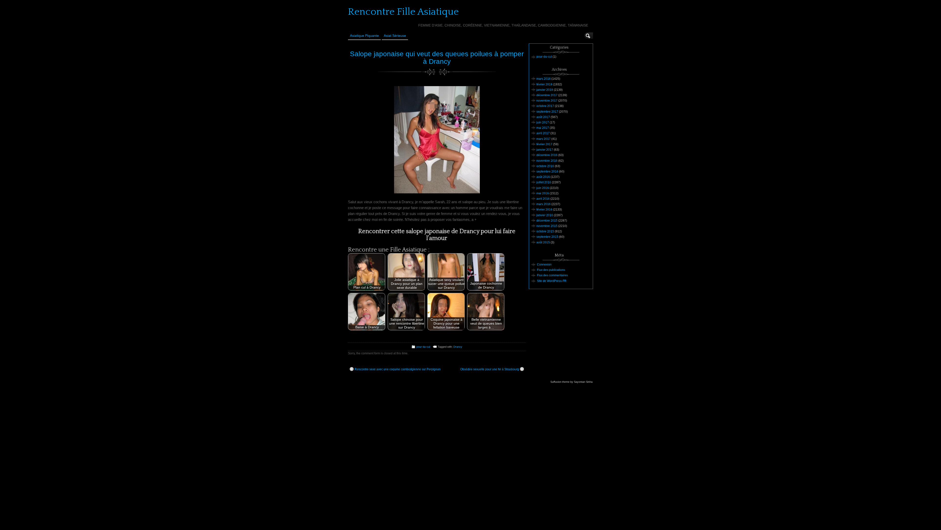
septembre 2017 (547, 111)
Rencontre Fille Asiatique (403, 11)
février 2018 (544, 84)
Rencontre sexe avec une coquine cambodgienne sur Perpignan (398, 369)
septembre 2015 (547, 236)
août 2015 (543, 242)
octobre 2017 (545, 106)
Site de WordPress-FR (552, 281)
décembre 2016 (546, 155)
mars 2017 (543, 139)
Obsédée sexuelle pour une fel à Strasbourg (489, 369)
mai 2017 (542, 128)
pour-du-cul (423, 346)
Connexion (544, 264)
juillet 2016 (543, 182)
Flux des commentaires (552, 275)
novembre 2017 (546, 100)
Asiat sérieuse (395, 36)
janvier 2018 (544, 90)
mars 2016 (543, 204)
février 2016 (544, 209)
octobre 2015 (545, 231)
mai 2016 (542, 193)
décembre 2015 (546, 220)
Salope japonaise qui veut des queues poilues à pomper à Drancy (437, 57)
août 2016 (543, 177)
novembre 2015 (546, 226)
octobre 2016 (545, 166)
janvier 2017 (544, 149)
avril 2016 (543, 198)
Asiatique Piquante (364, 36)
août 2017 (543, 117)
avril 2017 (543, 133)
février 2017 (544, 144)
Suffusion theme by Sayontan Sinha (571, 381)
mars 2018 (543, 78)
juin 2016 (542, 188)
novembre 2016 (546, 160)
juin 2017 (542, 122)
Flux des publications (551, 270)
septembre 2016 (547, 171)
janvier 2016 (544, 215)
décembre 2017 (546, 95)
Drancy (457, 346)
